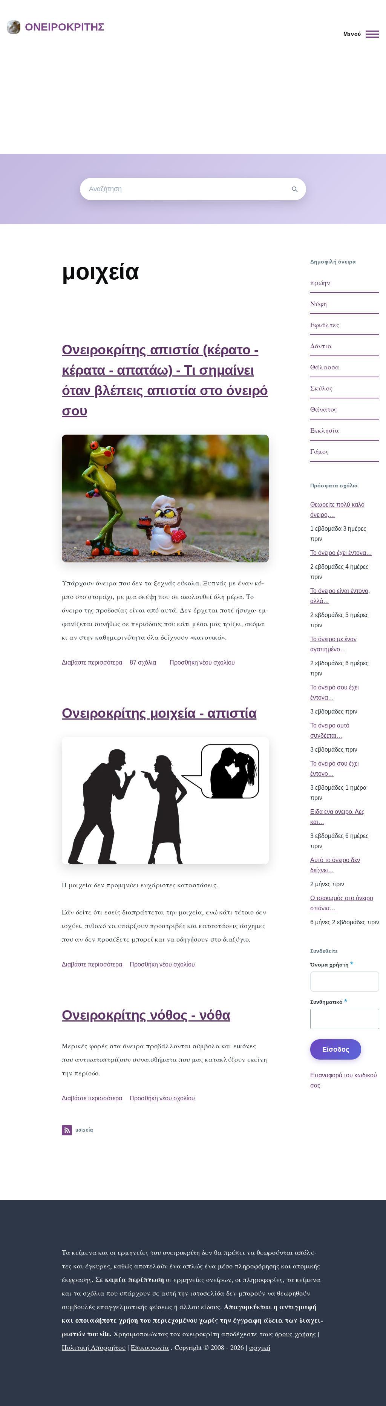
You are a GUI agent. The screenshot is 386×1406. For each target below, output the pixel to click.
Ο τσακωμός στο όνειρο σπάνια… (341, 903)
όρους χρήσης (295, 1333)
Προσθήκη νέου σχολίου (202, 662)
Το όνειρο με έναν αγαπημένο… (333, 644)
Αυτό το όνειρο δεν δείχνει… (335, 865)
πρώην (320, 282)
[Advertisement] (193, 97)
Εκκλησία (324, 430)
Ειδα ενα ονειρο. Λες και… (337, 817)
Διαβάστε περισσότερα (92, 662)
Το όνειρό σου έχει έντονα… (334, 692)
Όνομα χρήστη (329, 965)
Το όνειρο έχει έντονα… (341, 553)
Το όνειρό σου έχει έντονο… (334, 768)
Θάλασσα (324, 366)
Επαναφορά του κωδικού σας (343, 1080)
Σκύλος (321, 387)
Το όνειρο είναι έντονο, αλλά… (340, 596)
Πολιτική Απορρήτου (94, 1347)
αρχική (259, 1347)
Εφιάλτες (324, 324)
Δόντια (321, 345)
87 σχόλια (143, 662)
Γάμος (319, 451)
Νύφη (318, 303)
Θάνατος (323, 409)
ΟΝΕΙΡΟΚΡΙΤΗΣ (64, 27)
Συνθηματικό (326, 1002)
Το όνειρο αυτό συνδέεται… (329, 730)
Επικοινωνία (150, 1347)
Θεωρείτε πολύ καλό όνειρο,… (337, 509)
